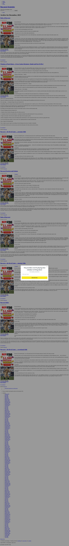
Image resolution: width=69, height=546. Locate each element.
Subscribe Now (35, 277)
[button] (34, 269)
